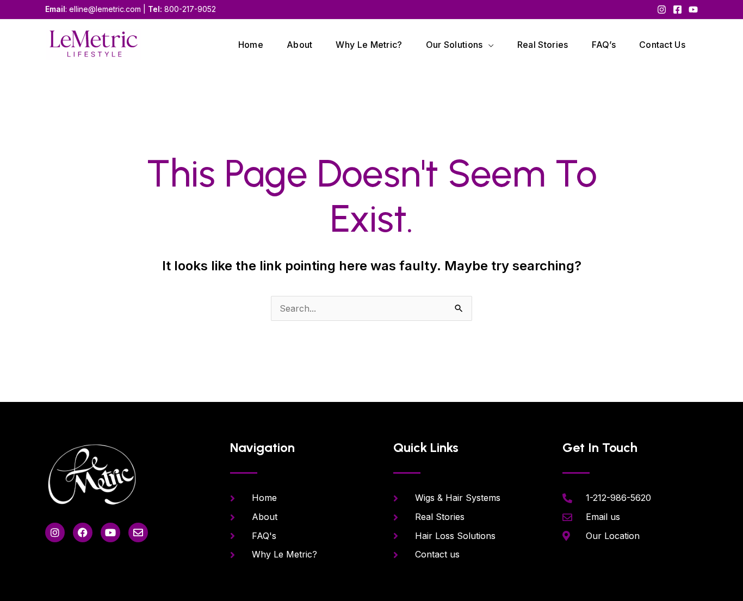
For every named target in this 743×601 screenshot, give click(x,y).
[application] (488, 44)
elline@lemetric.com (105, 9)
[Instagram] (661, 9)
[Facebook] (677, 9)
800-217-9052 (190, 9)
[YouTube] (693, 9)
